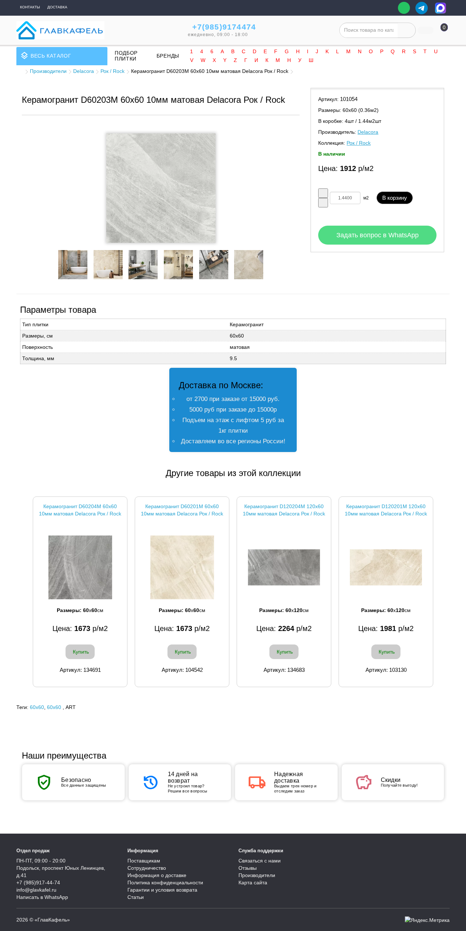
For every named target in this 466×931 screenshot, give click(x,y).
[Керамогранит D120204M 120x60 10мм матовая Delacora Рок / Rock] (284, 567)
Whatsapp (404, 8)
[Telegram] (421, 8)
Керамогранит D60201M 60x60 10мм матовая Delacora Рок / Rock (182, 510)
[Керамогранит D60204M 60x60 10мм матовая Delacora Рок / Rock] (80, 567)
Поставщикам (143, 861)
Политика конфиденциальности (165, 882)
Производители (48, 71)
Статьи (135, 897)
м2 (366, 197)
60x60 (37, 707)
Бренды (168, 56)
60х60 (54, 707)
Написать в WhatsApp (42, 897)
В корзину (394, 198)
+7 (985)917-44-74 (38, 882)
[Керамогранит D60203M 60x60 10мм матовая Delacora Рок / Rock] (161, 188)
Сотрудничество (146, 868)
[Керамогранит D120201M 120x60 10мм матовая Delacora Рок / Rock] (386, 567)
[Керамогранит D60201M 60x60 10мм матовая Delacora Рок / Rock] (182, 567)
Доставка (57, 7)
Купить (81, 652)
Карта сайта (252, 882)
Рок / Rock (112, 71)
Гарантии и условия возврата (162, 890)
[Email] (387, 8)
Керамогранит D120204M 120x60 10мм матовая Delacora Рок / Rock (284, 510)
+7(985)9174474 (224, 27)
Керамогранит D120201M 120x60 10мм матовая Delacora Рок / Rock (386, 510)
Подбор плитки (126, 56)
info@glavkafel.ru (36, 890)
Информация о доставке (156, 875)
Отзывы (247, 868)
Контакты (30, 7)
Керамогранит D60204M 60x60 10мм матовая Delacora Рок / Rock (80, 510)
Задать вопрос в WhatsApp (377, 235)
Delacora (83, 71)
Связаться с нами (259, 861)
